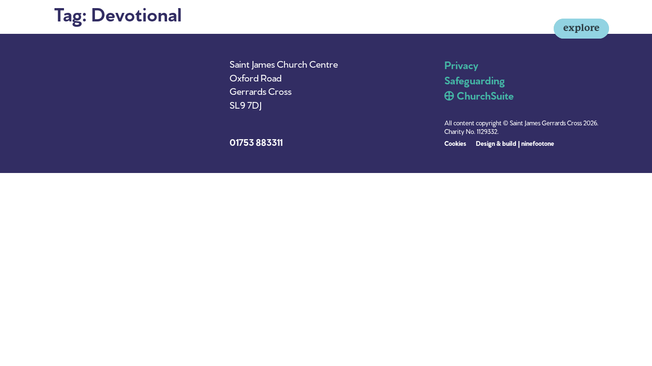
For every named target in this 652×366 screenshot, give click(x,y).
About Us (489, 28)
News (530, 28)
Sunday (445, 28)
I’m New (403, 28)
